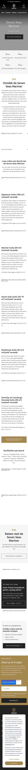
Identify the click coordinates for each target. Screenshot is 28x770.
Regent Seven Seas (22, 12)
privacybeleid (12, 737)
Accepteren (14, 763)
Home (2, 12)
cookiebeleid (8, 744)
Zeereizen (8, 12)
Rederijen (14, 12)
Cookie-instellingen (14, 759)
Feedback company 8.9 (14, 1)
